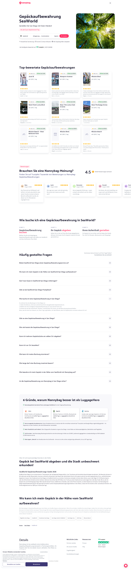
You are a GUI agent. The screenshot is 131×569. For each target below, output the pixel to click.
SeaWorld (34, 518)
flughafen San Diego (25, 518)
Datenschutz (49, 561)
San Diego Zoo (71, 518)
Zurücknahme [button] (45, 36)
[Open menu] (110, 3)
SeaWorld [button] (25, 36)
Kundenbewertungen (73, 554)
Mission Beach (87, 518)
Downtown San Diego (44, 518)
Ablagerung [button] (36, 36)
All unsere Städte (72, 547)
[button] (126, 565)
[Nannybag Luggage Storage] (25, 2)
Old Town (79, 518)
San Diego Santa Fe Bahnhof (58, 518)
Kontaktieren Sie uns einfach (102, 255)
